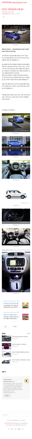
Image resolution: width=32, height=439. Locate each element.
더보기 (28, 333)
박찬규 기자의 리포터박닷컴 (13, 420)
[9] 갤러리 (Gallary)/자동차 (8, 12)
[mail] (23, 429)
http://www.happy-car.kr (9, 312)
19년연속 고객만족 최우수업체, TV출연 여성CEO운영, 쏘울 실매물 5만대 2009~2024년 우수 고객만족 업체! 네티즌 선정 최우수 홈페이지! (11, 317)
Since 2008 (22, 420)
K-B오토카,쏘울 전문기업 (10, 303)
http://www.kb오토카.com (9, 301)
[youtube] (19, 429)
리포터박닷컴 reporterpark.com (14, 2)
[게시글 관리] (10, 326)
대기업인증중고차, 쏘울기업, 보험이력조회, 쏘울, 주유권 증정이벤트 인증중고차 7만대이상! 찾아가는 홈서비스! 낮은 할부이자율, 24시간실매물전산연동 (11, 306)
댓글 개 (4, 372)
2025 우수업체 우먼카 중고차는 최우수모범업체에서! (10, 315)
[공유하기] (8, 326)
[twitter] (12, 429)
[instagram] (15, 429)
